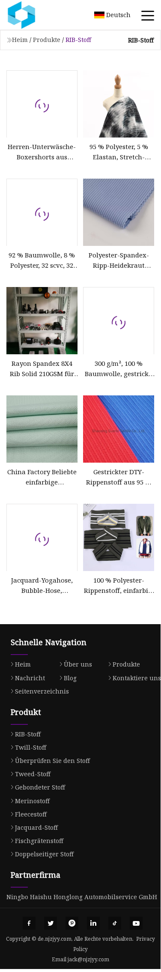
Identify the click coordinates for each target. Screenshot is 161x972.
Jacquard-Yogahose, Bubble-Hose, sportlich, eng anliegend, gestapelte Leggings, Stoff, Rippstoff (42, 585)
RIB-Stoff (28, 734)
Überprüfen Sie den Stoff (52, 761)
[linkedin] (93, 923)
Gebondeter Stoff (40, 787)
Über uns (78, 664)
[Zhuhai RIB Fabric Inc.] (32, 15)
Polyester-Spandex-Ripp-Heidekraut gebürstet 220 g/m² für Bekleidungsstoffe (118, 260)
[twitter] (50, 923)
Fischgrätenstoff (39, 841)
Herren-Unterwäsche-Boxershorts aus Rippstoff (42, 152)
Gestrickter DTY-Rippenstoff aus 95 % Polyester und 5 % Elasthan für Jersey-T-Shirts (119, 477)
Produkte (46, 40)
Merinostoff (32, 801)
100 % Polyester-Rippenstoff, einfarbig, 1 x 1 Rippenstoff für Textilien (119, 585)
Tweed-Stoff (33, 774)
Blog (70, 678)
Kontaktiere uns (137, 678)
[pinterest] (72, 923)
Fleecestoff (31, 814)
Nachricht (30, 678)
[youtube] (136, 923)
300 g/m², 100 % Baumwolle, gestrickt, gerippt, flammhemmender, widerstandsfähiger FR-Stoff (119, 369)
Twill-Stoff (30, 747)
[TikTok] (114, 923)
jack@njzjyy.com (88, 959)
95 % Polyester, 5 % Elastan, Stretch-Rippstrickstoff (118, 152)
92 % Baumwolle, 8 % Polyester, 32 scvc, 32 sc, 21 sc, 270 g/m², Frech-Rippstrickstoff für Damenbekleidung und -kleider (41, 260)
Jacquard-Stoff (36, 827)
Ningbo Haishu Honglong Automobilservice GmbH (81, 897)
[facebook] (29, 923)
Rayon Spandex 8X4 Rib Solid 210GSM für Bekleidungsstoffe (42, 369)
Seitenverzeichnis (42, 691)
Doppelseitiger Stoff (44, 854)
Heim (20, 40)
